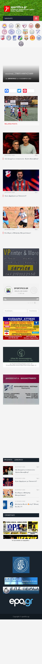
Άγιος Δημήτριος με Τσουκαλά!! (15, 196)
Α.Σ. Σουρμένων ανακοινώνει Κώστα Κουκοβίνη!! (21, 159)
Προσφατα (8, 460)
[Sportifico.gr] (21, 8)
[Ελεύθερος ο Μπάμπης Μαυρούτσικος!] (21, 218)
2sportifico (12, 78)
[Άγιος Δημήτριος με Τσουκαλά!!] (21, 181)
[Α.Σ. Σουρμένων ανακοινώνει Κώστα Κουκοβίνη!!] (21, 144)
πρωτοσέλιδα (17, 540)
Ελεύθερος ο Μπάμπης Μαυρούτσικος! (18, 233)
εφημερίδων (26, 540)
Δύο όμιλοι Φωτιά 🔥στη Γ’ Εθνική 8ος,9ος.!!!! (26, 505)
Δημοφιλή (18, 460)
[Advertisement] (21, 433)
